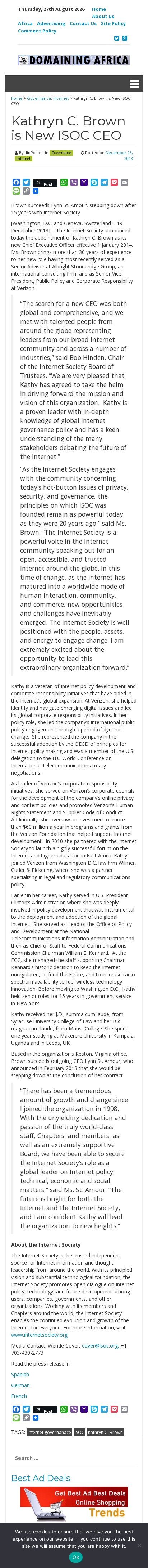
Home (99, 9)
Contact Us (83, 23)
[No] (139, 1545)
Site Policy (113, 23)
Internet (61, 98)
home (17, 98)
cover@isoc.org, (100, 1345)
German (20, 1385)
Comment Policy (37, 30)
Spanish (20, 1374)
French (19, 1396)
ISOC (79, 1432)
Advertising (51, 23)
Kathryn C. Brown (105, 1432)
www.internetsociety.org (39, 1334)
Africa (25, 23)
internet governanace (49, 1432)
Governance (39, 98)
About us (103, 16)
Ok (76, 1557)
